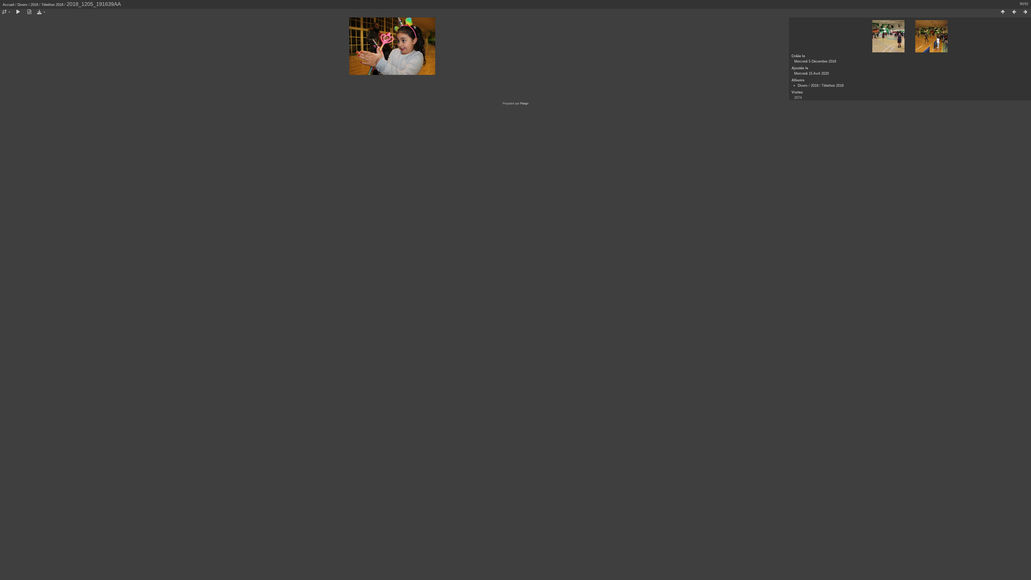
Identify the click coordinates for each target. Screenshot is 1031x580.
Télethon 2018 (52, 5)
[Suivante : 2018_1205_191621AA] (1025, 12)
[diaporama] (18, 12)
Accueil (8, 5)
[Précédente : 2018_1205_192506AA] (1014, 12)
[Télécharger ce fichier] (40, 12)
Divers (22, 5)
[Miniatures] (1002, 12)
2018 (34, 5)
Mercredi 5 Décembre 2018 (815, 61)
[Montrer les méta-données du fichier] (29, 12)
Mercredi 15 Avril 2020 (811, 73)
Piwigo (524, 103)
